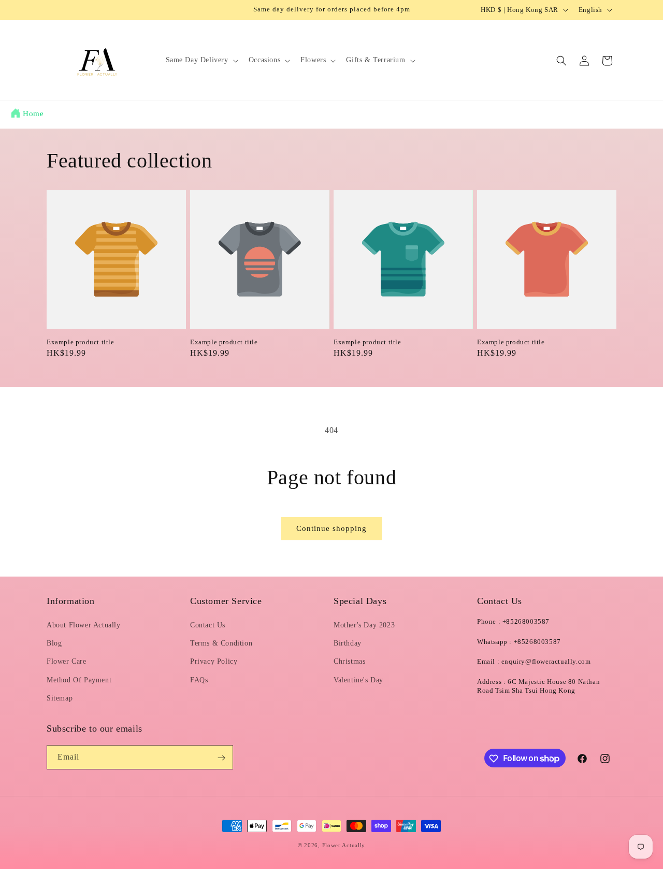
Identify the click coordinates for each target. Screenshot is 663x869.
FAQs (199, 680)
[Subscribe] (221, 758)
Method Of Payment (79, 680)
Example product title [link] (80, 342)
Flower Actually (344, 845)
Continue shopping (331, 528)
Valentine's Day (358, 680)
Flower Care (67, 662)
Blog (54, 643)
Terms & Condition (221, 643)
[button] (201, 60)
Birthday (348, 643)
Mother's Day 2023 (364, 625)
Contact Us (207, 625)
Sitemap (60, 698)
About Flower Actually (84, 625)
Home (33, 113)
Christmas (349, 662)
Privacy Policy (213, 662)
